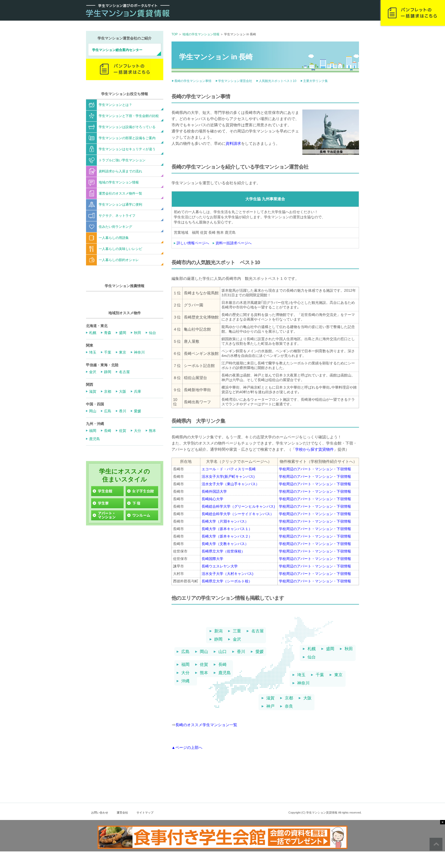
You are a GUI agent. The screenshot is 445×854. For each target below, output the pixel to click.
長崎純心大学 (212, 499)
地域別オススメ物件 (124, 313)
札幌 (311, 649)
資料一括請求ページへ (234, 243)
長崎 (222, 665)
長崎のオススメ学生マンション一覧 (206, 725)
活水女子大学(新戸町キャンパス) (228, 476)
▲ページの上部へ (187, 747)
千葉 (320, 675)
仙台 (311, 657)
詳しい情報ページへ (193, 243)
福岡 (185, 665)
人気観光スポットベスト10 (277, 81)
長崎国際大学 (212, 559)
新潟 (218, 631)
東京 (338, 675)
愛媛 (259, 652)
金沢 (237, 639)
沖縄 (185, 681)
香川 (241, 652)
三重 (237, 631)
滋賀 (270, 698)
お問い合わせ (99, 812)
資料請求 (233, 143)
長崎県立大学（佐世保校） (223, 551)
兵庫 (137, 391)
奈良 (289, 706)
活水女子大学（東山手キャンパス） (230, 484)
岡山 (204, 652)
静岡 (218, 639)
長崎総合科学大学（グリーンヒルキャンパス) (238, 506)
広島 (185, 652)
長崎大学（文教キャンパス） (225, 544)
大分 (185, 673)
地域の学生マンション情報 (200, 34)
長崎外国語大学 (214, 491)
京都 (289, 698)
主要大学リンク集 (315, 81)
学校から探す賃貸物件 (314, 449)
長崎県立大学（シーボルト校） (227, 581)
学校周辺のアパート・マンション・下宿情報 (315, 469)
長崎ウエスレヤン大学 (220, 566)
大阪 (307, 698)
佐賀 (204, 665)
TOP (175, 34)
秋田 (349, 649)
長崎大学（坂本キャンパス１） (227, 529)
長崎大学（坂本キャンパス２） (227, 536)
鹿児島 (224, 673)
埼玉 (301, 675)
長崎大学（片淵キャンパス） (225, 521)
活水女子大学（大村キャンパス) (227, 574)
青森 (107, 332)
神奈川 (303, 683)
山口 (222, 652)
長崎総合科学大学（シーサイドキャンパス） (238, 514)
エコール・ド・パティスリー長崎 (229, 469)
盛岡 (330, 649)
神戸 (270, 706)
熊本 (204, 673)
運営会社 (122, 812)
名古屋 (257, 631)
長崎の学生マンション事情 (192, 81)
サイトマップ (144, 812)
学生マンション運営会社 (235, 81)
